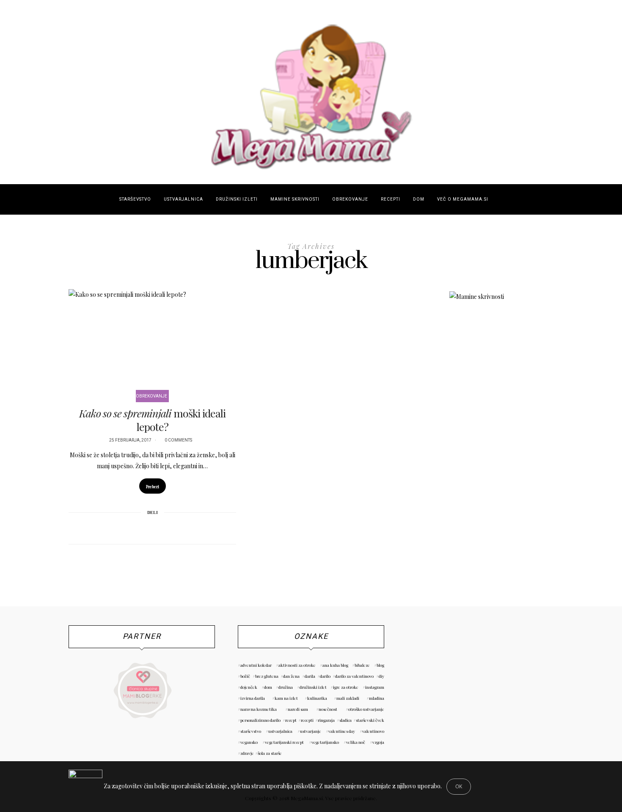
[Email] (152, 527)
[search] (502, 199)
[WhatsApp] (163, 527)
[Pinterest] (141, 527)
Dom (418, 199)
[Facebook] (130, 527)
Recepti (390, 199)
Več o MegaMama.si (462, 199)
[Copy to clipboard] (174, 527)
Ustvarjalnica (183, 199)
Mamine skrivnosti (294, 199)
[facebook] (11, 335)
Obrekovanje (350, 199)
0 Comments (178, 440)
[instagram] (11, 356)
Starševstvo (135, 199)
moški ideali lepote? (152, 420)
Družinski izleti (237, 199)
